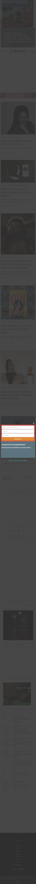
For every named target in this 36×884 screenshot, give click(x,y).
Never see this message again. (18, 460)
